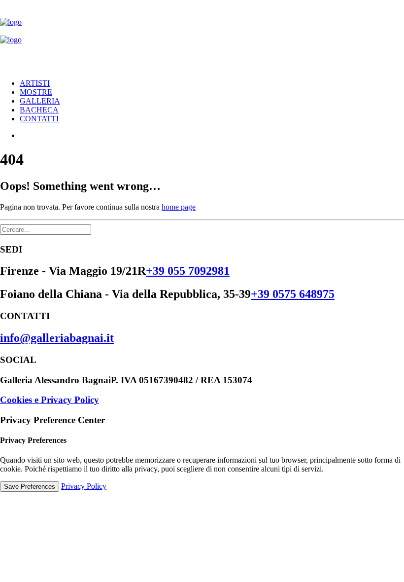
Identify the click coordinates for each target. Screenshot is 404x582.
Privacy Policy (83, 486)
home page (179, 207)
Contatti (39, 118)
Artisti (35, 83)
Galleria (40, 101)
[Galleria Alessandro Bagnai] (202, 35)
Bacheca (39, 110)
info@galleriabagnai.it (57, 337)
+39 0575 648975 (293, 294)
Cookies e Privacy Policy (49, 400)
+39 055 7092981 (188, 270)
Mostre (36, 92)
